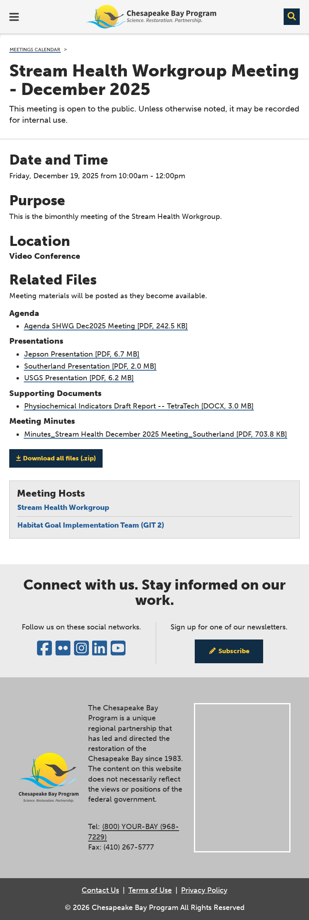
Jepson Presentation (81, 354)
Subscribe (233, 651)
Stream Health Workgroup (63, 507)
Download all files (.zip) (59, 458)
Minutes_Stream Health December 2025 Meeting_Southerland (155, 434)
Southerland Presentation (90, 366)
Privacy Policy (204, 890)
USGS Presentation (79, 377)
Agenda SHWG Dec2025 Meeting (105, 326)
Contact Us (100, 890)
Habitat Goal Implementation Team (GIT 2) (90, 525)
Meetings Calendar (35, 49)
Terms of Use (150, 890)
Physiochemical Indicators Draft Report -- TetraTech (138, 406)
